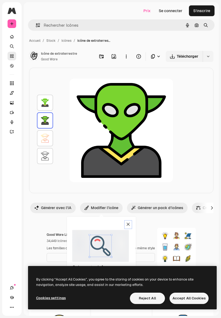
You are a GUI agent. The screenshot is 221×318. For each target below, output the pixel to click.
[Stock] (12, 56)
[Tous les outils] (12, 83)
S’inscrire (201, 10)
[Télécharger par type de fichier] (155, 56)
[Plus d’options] (126, 56)
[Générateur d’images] (12, 102)
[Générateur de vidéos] (12, 112)
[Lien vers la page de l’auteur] (34, 56)
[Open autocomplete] (35, 25)
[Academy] (12, 297)
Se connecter (170, 10)
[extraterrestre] (45, 103)
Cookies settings (51, 298)
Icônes (66, 41)
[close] (128, 224)
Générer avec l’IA (56, 207)
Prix (147, 10)
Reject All (147, 298)
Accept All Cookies (189, 298)
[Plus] (12, 307)
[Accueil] (12, 36)
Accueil (34, 41)
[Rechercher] (12, 46)
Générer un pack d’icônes (160, 207)
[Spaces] (12, 93)
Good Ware (49, 59)
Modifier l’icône (104, 207)
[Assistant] (12, 131)
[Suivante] (212, 208)
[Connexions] (12, 288)
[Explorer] (12, 65)
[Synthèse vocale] (12, 122)
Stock (51, 41)
